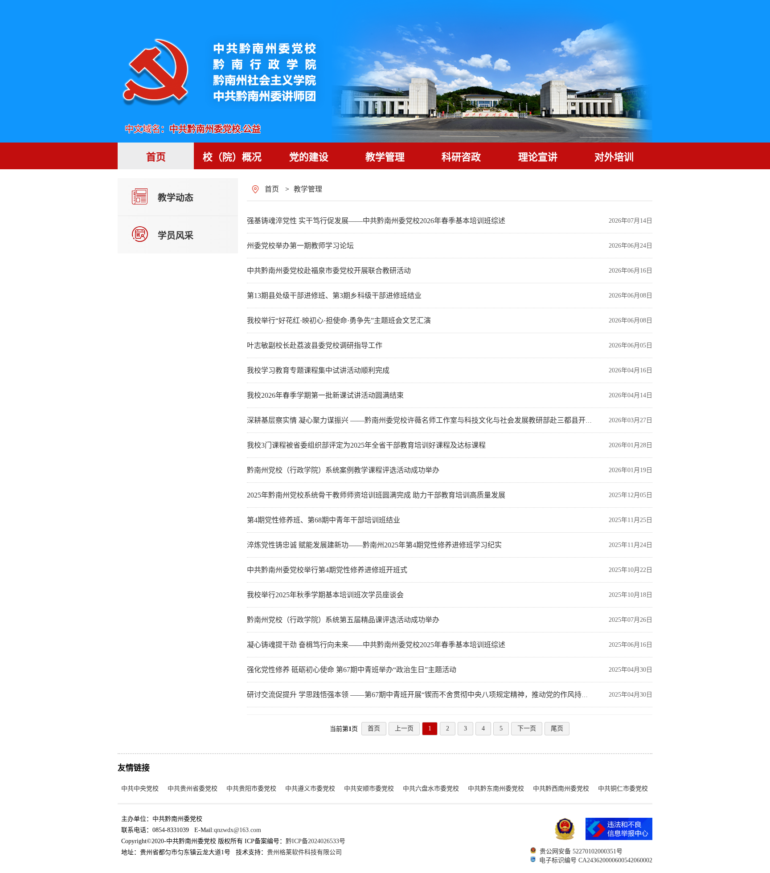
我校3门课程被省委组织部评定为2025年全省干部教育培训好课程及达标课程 (366, 445)
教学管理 (308, 189)
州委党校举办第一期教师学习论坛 (300, 245)
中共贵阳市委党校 (251, 788)
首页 (272, 189)
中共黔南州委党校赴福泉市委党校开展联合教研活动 (329, 270)
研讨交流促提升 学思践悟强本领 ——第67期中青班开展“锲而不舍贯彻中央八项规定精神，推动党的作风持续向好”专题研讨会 (444, 694)
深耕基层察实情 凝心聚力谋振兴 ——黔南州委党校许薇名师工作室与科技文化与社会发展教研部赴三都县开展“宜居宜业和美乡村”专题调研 (465, 420)
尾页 (557, 728)
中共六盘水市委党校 (431, 788)
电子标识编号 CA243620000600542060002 (595, 860)
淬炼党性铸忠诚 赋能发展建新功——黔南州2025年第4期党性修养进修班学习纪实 (374, 545)
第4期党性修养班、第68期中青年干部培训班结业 (323, 520)
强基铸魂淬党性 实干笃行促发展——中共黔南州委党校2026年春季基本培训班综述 (376, 220)
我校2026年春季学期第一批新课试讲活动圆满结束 (325, 395)
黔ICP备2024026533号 (315, 841)
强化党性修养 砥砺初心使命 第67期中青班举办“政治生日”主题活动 (351, 669)
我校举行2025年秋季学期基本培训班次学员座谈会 (325, 595)
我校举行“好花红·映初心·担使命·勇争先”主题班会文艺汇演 (339, 320)
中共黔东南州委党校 (496, 788)
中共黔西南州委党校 (561, 788)
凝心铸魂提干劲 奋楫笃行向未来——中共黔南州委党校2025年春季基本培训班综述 (376, 645)
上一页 (404, 728)
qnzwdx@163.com (237, 830)
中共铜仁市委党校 (623, 788)
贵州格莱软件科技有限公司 (304, 852)
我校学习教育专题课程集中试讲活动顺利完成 (318, 370)
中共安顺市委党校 (369, 788)
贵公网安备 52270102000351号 (581, 851)
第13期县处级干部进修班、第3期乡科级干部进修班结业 (334, 295)
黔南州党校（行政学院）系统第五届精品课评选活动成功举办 (343, 620)
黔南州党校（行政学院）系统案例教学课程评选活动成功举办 (343, 470)
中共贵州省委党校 (192, 788)
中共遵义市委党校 (310, 788)
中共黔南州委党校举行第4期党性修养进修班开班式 (327, 570)
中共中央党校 (140, 788)
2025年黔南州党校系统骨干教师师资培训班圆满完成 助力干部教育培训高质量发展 (376, 495)
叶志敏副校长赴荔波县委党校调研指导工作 (314, 345)
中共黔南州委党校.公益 (215, 129)
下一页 (526, 728)
